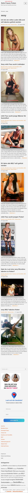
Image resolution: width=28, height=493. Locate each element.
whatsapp (4, 487)
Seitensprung (20, 477)
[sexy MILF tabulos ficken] (14, 329)
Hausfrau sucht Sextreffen (13, 66)
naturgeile (10, 475)
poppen (17, 475)
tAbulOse (18, 485)
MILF (9, 24)
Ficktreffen (20, 468)
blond (17, 465)
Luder (19, 473)
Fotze (2, 471)
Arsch (5, 465)
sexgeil (7, 479)
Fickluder (15, 468)
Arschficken (9, 465)
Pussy (2, 477)
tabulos (13, 485)
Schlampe (16, 477)
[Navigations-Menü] (25, 3)
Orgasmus (14, 475)
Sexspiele (11, 482)
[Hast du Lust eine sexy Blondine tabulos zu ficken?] (14, 287)
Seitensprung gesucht (5, 68)
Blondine (20, 465)
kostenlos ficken (12, 473)
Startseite (3, 11)
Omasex (3, 439)
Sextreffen (17, 482)
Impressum (3, 453)
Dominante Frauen (5, 430)
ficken (10, 468)
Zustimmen (9, 491)
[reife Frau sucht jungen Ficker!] (14, 239)
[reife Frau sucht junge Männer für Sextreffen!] (14, 136)
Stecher (9, 485)
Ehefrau (3, 468)
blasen (14, 465)
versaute (22, 485)
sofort (2, 485)
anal (2, 465)
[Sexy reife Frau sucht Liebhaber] (14, 87)
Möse (2, 475)
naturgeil (6, 475)
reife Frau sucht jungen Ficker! (12, 217)
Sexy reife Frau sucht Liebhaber (13, 64)
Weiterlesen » (17, 60)
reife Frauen (11, 477)
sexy (23, 482)
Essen (6, 468)
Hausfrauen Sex (10, 471)
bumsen (24, 465)
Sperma (5, 485)
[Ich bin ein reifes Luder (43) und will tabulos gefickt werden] (14, 39)
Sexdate (3, 479)
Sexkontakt (19, 479)
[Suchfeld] (25, 369)
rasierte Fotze (6, 477)
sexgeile (12, 479)
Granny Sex (3, 432)
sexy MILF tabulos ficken (10, 310)
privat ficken (22, 475)
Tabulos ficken (14, 24)
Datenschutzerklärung (5, 456)
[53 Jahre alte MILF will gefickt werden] (14, 187)
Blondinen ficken (4, 24)
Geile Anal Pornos (5, 446)
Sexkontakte (5, 482)
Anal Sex (3, 120)
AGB (2, 458)
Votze (25, 485)
